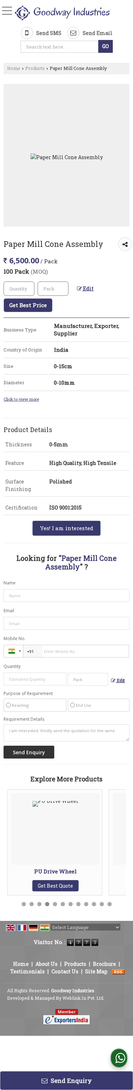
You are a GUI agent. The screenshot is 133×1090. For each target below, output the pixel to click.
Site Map (96, 971)
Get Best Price (28, 305)
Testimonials (27, 971)
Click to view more (21, 399)
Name (10, 583)
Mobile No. (15, 638)
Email (9, 611)
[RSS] (118, 971)
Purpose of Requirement (28, 693)
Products (35, 68)
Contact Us (64, 971)
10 (94, 904)
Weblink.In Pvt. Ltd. (83, 998)
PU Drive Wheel (21, 871)
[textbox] (60, 47)
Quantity (12, 666)
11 (102, 904)
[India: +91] (13, 651)
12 (109, 904)
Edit (88, 288)
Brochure (104, 963)
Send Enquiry (70, 1080)
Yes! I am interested (66, 528)
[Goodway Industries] (62, 13)
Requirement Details (24, 719)
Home (13, 68)
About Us (46, 963)
